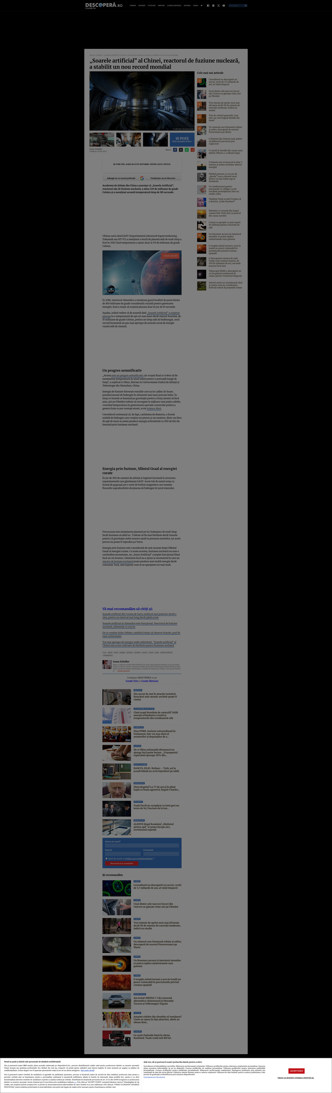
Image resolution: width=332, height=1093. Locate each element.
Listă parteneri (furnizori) (154, 1077)
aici (75, 1082)
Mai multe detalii (87, 1070)
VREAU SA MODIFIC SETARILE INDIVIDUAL (296, 1078)
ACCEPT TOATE (296, 1071)
